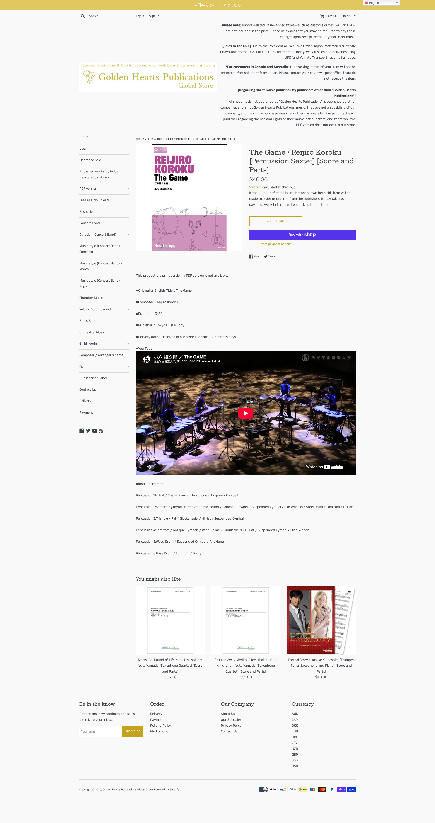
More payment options (276, 244)
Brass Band (88, 320)
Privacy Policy (231, 725)
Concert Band (104, 223)
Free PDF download (94, 200)
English (373, 3)
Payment (86, 412)
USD (295, 766)
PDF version (104, 188)
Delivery (85, 401)
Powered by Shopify (166, 789)
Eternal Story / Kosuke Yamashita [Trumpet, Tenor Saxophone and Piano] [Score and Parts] (321, 665)
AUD (295, 713)
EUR (295, 731)
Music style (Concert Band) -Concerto (104, 248)
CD (104, 366)
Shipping (255, 187)
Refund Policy (160, 725)
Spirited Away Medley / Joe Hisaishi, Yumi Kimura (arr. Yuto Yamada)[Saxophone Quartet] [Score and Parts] (246, 665)
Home (83, 137)
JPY (294, 743)
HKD (295, 737)
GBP (295, 754)
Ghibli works (104, 343)
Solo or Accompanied (104, 309)
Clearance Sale (90, 160)
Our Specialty (231, 719)
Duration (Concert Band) (104, 234)
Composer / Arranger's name (104, 355)
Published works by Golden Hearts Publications (104, 174)
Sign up (154, 16)
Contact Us (87, 389)
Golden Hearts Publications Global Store (128, 789)
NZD (295, 748)
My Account (159, 731)
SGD (295, 760)
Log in (140, 16)
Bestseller (86, 211)
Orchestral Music (104, 332)
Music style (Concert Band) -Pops (100, 283)
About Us (228, 713)
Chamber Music (104, 297)
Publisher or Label (104, 378)
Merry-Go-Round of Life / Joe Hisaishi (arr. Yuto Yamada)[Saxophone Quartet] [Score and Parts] (170, 665)
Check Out (349, 16)
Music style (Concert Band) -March (100, 266)
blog (82, 148)
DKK (295, 725)
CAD (295, 719)
